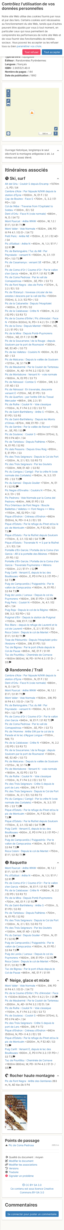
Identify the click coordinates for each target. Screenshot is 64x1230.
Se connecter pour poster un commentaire (32, 1214)
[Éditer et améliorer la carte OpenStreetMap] (56, 128)
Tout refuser (32, 52)
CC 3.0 (32, 1188)
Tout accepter (52, 52)
